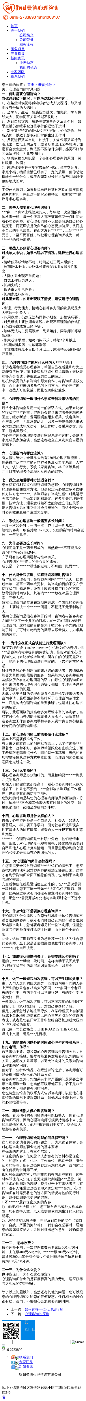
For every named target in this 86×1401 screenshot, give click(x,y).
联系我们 (18, 76)
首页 (14, 26)
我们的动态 (28, 67)
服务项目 (18, 49)
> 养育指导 (43, 84)
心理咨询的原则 (37, 1314)
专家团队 (18, 72)
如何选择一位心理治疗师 (44, 1309)
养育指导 (18, 53)
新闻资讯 (18, 58)
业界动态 (26, 63)
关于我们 (18, 30)
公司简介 (26, 35)
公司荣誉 (26, 40)
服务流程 (26, 44)
